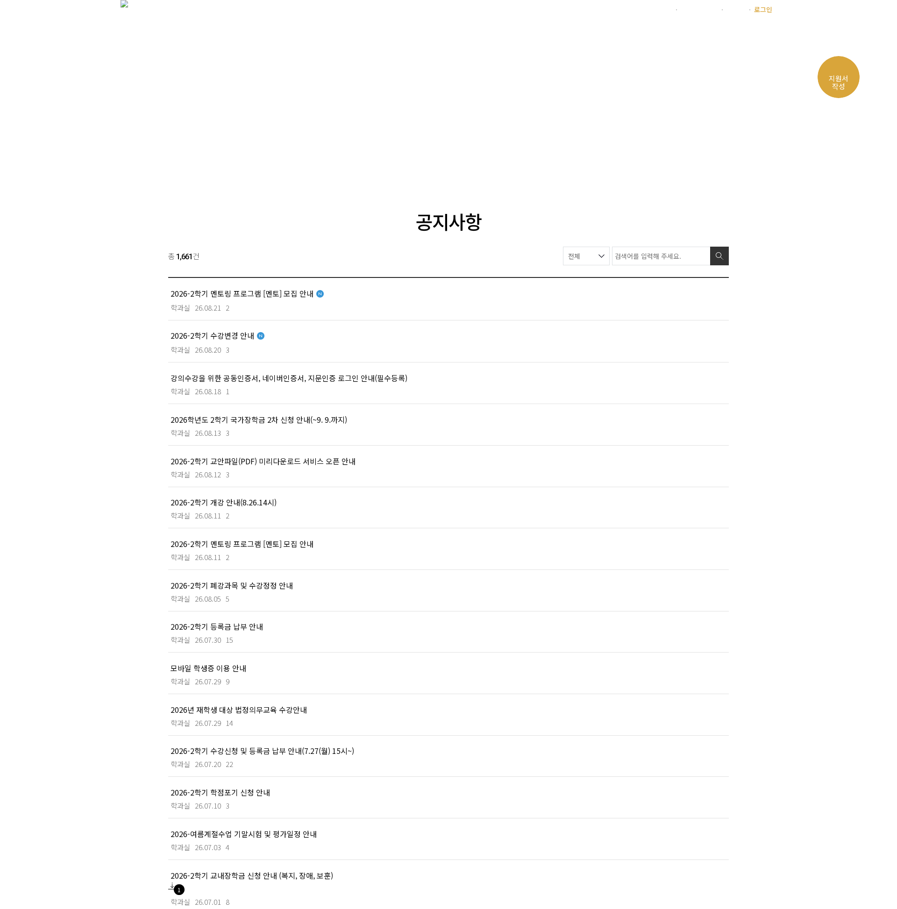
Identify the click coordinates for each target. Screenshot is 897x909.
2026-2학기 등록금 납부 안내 (217, 626)
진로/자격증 (539, 34)
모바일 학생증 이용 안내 (208, 667)
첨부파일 (172, 886)
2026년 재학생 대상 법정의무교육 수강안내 (239, 709)
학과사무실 (602, 34)
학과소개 (366, 34)
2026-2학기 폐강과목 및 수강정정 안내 (232, 585)
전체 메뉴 (765, 36)
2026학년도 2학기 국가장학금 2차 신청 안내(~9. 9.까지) (259, 419)
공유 (723, 168)
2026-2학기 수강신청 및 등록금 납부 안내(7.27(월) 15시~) (262, 750)
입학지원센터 (699, 9)
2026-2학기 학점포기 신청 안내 (220, 792)
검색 (719, 256)
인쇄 (705, 168)
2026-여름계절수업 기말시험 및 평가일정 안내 (244, 833)
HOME (181, 168)
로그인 (763, 9)
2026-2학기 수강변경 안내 (212, 335)
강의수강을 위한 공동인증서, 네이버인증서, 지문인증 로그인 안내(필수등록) (289, 377)
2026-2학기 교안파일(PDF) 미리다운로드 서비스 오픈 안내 (263, 460)
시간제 (735, 9)
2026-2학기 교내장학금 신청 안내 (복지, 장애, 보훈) (252, 875)
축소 (687, 168)
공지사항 (302, 168)
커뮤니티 (659, 34)
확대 (670, 168)
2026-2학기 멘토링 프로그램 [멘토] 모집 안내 (242, 293)
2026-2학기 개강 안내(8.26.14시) (224, 501)
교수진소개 (476, 34)
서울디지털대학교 (647, 9)
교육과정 (419, 34)
